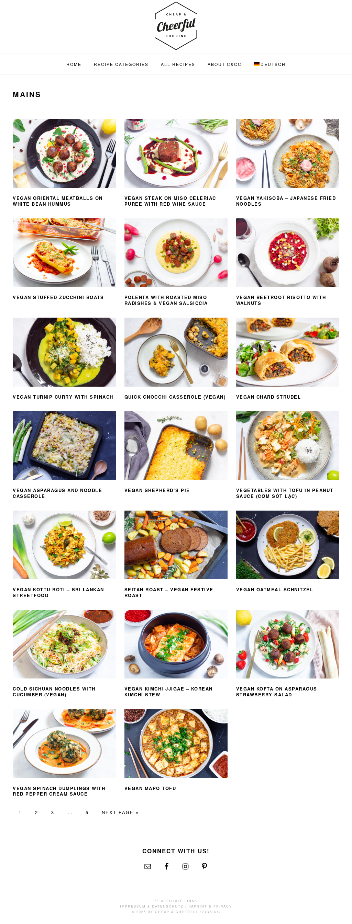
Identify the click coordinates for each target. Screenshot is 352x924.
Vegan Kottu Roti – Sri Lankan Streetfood (58, 592)
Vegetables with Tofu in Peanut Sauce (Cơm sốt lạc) (284, 493)
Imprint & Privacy (210, 906)
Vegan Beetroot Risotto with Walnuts (281, 300)
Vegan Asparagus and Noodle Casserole (57, 493)
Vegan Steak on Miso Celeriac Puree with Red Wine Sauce (170, 201)
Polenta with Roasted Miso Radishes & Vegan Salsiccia (166, 300)
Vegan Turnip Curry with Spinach (63, 396)
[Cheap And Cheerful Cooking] (176, 46)
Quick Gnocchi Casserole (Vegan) (175, 396)
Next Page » (120, 812)
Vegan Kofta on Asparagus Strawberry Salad (276, 691)
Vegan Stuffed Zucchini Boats (58, 297)
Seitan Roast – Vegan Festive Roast (168, 592)
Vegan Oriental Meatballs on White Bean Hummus (58, 201)
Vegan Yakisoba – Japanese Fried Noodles (286, 201)
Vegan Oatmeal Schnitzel (275, 589)
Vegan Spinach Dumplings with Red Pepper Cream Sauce (59, 791)
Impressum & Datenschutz (152, 906)
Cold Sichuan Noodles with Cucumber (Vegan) (54, 691)
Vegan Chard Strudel (268, 396)
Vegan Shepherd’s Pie (157, 490)
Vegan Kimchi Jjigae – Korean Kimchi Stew (168, 691)
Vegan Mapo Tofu (150, 788)
